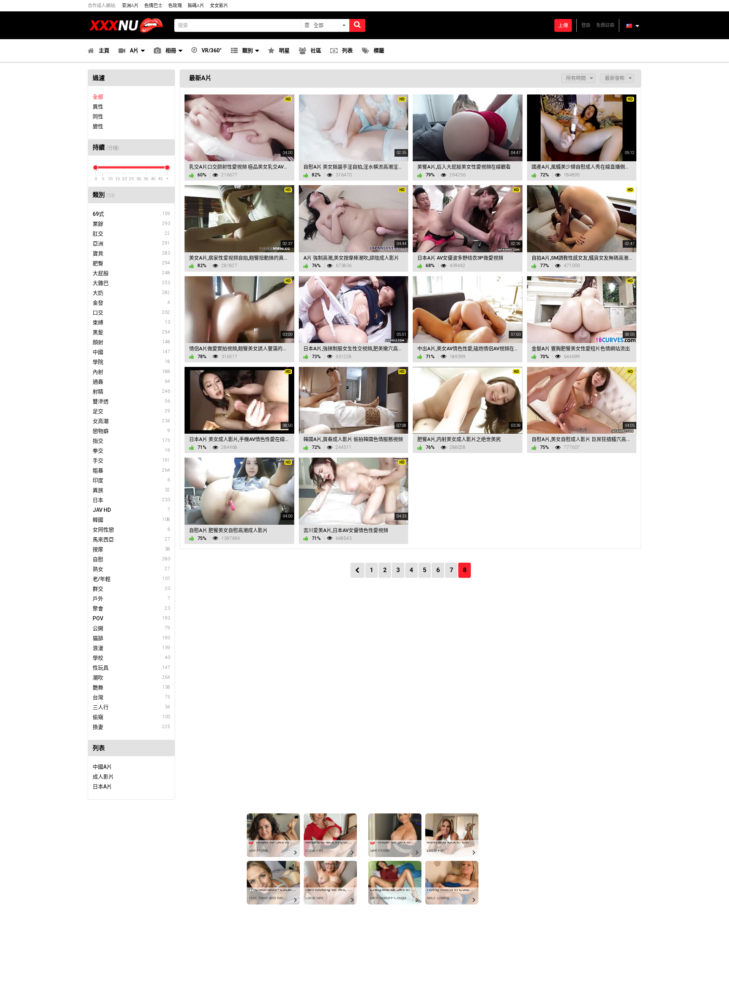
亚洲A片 (130, 5)
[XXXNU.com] (129, 25)
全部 (98, 97)
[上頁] (357, 570)
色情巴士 (153, 5)
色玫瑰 (175, 5)
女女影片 (219, 5)
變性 (98, 126)
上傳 (563, 25)
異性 (98, 107)
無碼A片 (196, 5)
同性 (98, 116)
